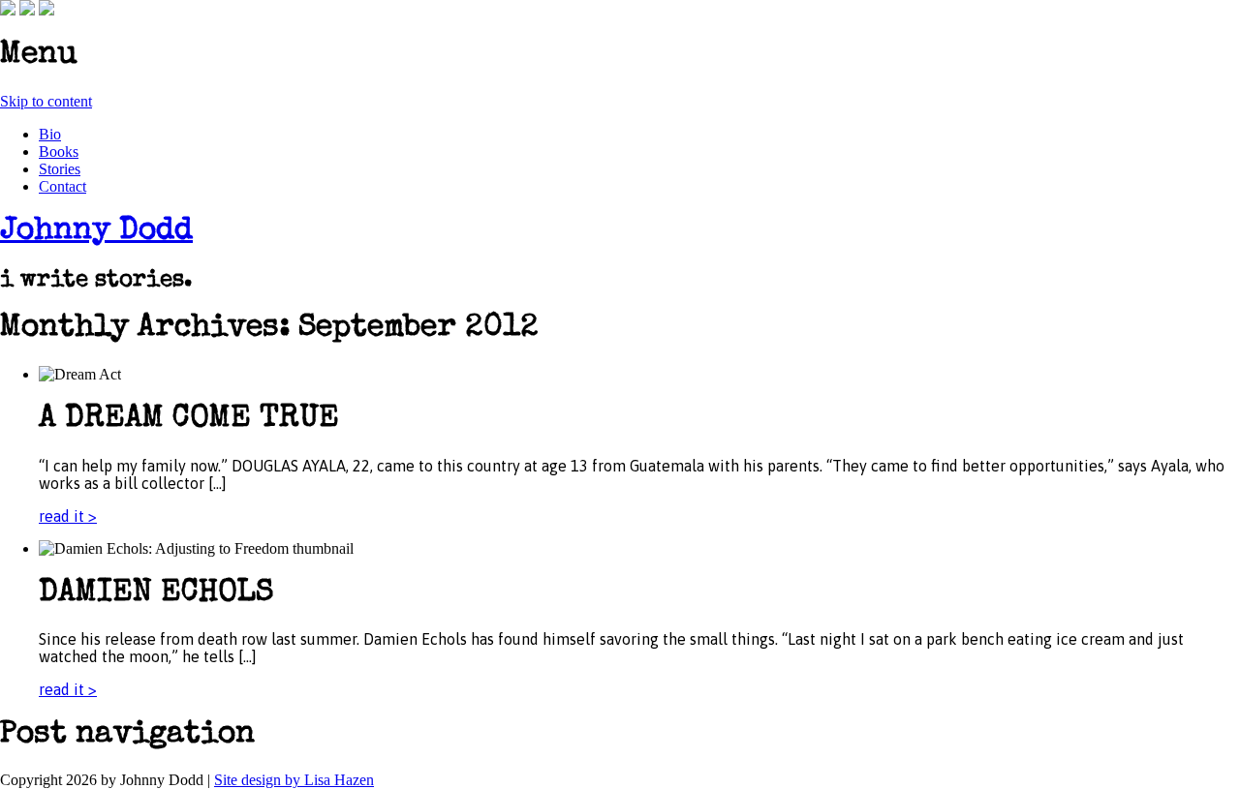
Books (58, 151)
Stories (59, 169)
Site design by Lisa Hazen (294, 780)
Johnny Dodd (96, 232)
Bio (50, 134)
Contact (62, 186)
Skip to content (46, 101)
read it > (68, 516)
